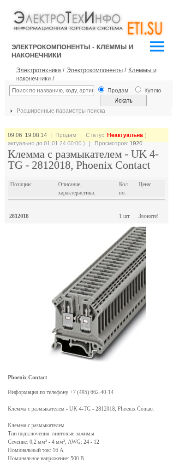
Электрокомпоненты (94, 70)
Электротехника (38, 70)
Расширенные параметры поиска (60, 111)
